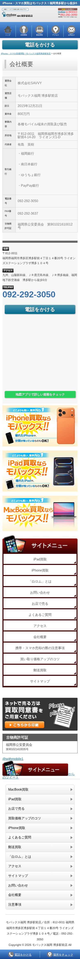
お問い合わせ (40, 592)
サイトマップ (40, 681)
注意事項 (14, 904)
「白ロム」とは (40, 581)
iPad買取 (40, 559)
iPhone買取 (40, 570)
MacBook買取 (18, 789)
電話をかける (40, 44)
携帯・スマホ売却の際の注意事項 (40, 648)
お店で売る (40, 603)
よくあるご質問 (40, 614)
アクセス (40, 626)
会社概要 (40, 637)
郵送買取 (40, 670)
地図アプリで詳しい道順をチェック (40, 394)
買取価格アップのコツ (24, 818)
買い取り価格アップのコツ (40, 659)
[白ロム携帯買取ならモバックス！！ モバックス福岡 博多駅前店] (40, 16)
